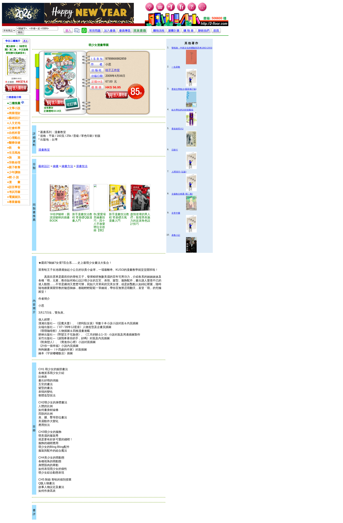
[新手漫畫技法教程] (82, 197)
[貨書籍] (140, 32)
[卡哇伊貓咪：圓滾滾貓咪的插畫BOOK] (60, 197)
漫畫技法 (82, 166)
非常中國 (176, 213)
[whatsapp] (84, 32)
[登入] (68, 32)
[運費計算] (173, 32)
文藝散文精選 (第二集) (182, 194)
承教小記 (176, 235)
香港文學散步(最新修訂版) (184, 89)
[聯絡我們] (204, 32)
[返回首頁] (216, 32)
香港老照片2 (177, 128)
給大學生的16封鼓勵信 (182, 110)
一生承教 (176, 67)
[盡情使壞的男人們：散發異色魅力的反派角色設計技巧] (141, 197)
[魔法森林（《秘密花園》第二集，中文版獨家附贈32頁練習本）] (16, 65)
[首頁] (202, 10)
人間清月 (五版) (179, 172)
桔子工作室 (112, 70)
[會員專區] (125, 32)
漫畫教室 (44, 149)
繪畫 (56, 166)
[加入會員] (171, 10)
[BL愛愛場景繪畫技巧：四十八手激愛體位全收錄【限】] (101, 197)
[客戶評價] (77, 32)
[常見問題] (192, 10)
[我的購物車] (160, 10)
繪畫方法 (67, 166)
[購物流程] (158, 32)
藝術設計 (44, 166)
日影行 (175, 150)
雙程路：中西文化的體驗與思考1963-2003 (192, 48)
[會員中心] (181, 10)
